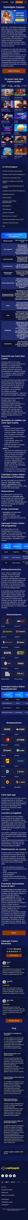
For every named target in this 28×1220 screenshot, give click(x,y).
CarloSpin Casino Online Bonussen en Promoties (13, 186)
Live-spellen (11, 86)
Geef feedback (14, 955)
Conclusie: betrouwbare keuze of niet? (13, 219)
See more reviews (14, 1020)
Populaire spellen (3, 86)
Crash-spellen (18, 86)
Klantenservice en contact (9, 216)
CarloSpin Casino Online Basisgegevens (13, 174)
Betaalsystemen (6, 206)
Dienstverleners (6, 197)
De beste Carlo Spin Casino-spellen (12, 171)
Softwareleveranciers (8, 194)
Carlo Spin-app (6, 209)
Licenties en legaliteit (8, 212)
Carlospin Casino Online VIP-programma (13, 191)
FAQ (3, 226)
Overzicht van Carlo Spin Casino (11, 177)
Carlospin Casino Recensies (10, 222)
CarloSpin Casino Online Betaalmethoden (9, 201)
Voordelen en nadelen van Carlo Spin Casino (12, 182)
